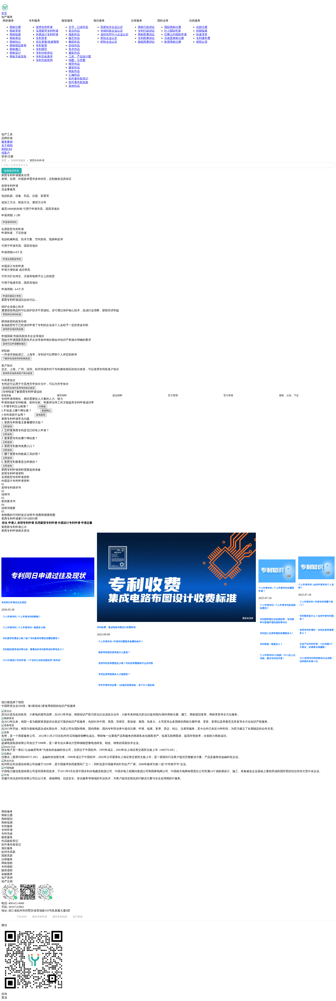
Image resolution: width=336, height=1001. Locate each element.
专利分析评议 (44, 52)
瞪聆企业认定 (108, 41)
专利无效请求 (44, 56)
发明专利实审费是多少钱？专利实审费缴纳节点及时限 (125, 663)
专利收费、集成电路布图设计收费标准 (116, 627)
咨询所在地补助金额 (13, 329)
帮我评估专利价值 (12, 314)
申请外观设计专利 (12, 296)
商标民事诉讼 (146, 34)
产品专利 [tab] (22, 916)
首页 (4, 13)
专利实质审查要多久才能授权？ (114, 674)
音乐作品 (74, 30)
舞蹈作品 (74, 41)
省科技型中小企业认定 (114, 34)
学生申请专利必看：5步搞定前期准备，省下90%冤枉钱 (126, 685)
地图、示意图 (77, 60)
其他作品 (74, 85)
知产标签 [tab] (78, 916)
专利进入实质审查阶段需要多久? (276, 633)
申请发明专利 (9, 222)
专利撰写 (41, 49)
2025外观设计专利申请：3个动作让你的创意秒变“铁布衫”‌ (32, 660)
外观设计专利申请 (47, 34)
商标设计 (15, 52)
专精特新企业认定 (111, 30)
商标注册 (15, 27)
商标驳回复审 (18, 45)
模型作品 (74, 63)
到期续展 (201, 30)
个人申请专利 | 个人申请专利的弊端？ (22, 616)
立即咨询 (7, 426)
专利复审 (41, 45)
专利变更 (41, 38)
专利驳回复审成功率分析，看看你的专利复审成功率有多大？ (33, 649)
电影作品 (74, 71)
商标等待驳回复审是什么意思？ (114, 652)
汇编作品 (74, 74)
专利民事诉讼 (146, 38)
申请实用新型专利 (12, 259)
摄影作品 (74, 52)
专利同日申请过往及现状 (13, 602)
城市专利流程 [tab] (59, 916)
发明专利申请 (44, 27)
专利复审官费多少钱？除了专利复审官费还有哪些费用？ (31, 638)
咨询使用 (40, 415)
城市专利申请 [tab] (39, 916)
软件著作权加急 (78, 82)
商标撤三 (15, 49)
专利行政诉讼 (146, 30)
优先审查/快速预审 (47, 41)
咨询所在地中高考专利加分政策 (19, 388)
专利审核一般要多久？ (271, 644)
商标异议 (15, 38)
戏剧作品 (74, 34)
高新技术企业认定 (111, 27)
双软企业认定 (108, 38)
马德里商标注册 (174, 38)
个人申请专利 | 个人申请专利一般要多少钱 (24, 627)
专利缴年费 (203, 38)
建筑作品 (74, 67)
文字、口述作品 (78, 27)
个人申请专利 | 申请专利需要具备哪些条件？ (120, 641)
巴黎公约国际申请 (175, 34)
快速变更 (201, 34)
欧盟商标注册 (172, 41)
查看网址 (46, 410)
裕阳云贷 (201, 41)
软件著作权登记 (78, 78)
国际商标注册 (172, 27)
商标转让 (15, 41)
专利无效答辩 (44, 60)
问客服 (42, 406)
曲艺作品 (74, 38)
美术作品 (74, 49)
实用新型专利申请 (47, 30)
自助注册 (201, 27)
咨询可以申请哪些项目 (14, 343)
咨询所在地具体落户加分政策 (17, 373)
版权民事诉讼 (146, 41)
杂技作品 (74, 45)
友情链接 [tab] (6, 916)
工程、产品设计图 (80, 56)
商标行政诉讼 (146, 27)
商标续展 (15, 34)
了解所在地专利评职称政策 (16, 358)
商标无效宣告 (18, 56)
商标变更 (15, 30)
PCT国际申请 (172, 30)
